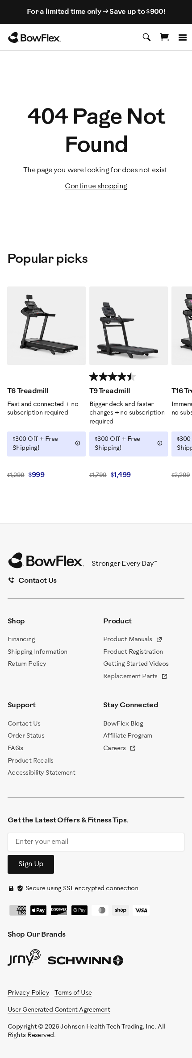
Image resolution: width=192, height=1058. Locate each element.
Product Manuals (133, 640)
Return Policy (27, 664)
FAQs (15, 748)
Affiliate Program (127, 736)
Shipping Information (37, 652)
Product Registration (133, 652)
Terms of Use (73, 993)
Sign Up (30, 864)
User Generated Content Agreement (59, 1010)
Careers (119, 749)
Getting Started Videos (136, 664)
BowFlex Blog (123, 724)
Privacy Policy (28, 993)
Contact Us (24, 724)
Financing (21, 639)
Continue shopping (96, 186)
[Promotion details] (77, 443)
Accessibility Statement (41, 773)
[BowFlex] (34, 37)
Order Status (26, 736)
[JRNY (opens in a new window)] (24, 959)
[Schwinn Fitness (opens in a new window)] (86, 962)
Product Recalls (31, 761)
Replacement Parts (135, 677)
